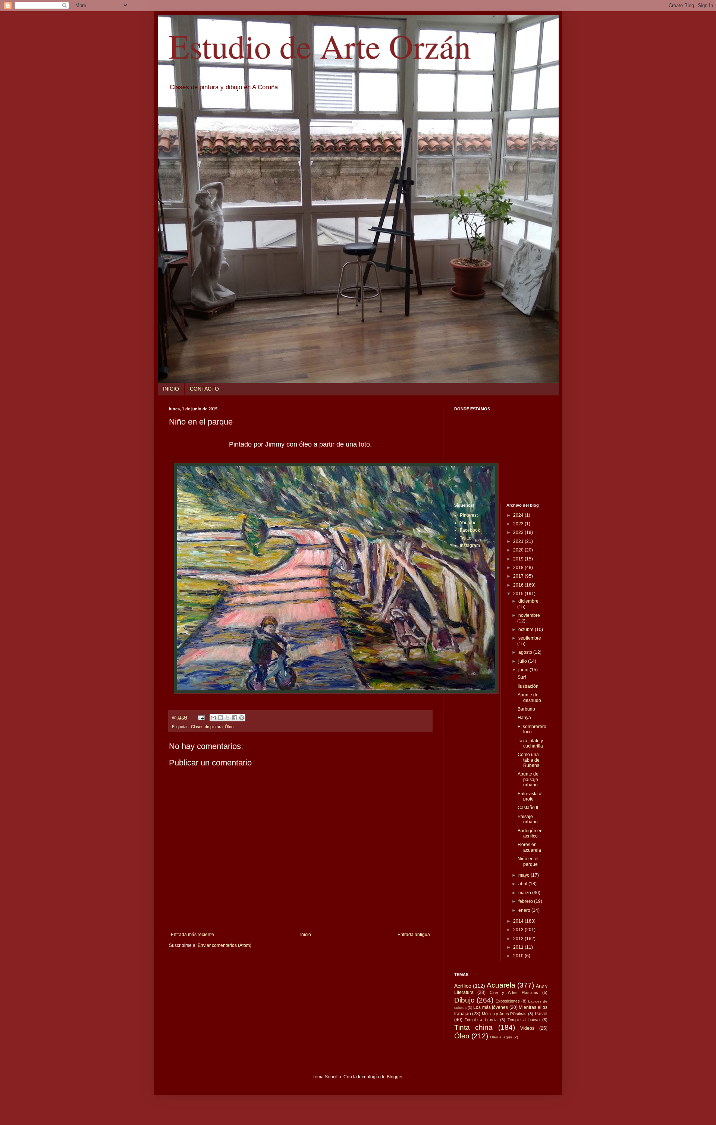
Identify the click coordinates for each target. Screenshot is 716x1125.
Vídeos (527, 1028)
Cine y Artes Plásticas (514, 992)
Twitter (466, 538)
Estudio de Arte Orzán (320, 45)
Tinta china (473, 1027)
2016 (519, 585)
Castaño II (528, 807)
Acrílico (462, 986)
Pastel (541, 1013)
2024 (519, 515)
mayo (524, 875)
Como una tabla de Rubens (529, 760)
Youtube (468, 522)
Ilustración (528, 686)
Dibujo (464, 1000)
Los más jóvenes (490, 1007)
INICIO (171, 389)
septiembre (529, 638)
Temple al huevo (524, 1019)
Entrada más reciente (192, 934)
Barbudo (526, 709)
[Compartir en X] (227, 717)
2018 (519, 567)
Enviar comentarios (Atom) (224, 945)
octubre (526, 629)
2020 (519, 550)
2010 (519, 955)
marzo (525, 892)
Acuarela (501, 985)
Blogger (394, 1076)
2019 (519, 559)
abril (523, 883)
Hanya (524, 717)
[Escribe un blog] (220, 717)
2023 (519, 523)
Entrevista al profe (530, 796)
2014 (519, 921)
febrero (526, 901)
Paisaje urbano (528, 819)
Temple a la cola (481, 1019)
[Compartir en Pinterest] (241, 717)
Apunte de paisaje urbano (528, 779)
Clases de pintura (207, 726)
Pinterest (469, 515)
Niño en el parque (528, 861)
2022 (519, 532)
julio (523, 661)
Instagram (470, 545)
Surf (522, 677)
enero (524, 910)
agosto (525, 652)
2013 (519, 929)
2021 (519, 541)
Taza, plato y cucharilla (530, 743)
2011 (519, 947)
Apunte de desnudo (529, 697)
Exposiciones (508, 1001)
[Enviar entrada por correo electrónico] (201, 717)
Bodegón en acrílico (530, 833)
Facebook (470, 530)
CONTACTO (204, 389)
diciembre (528, 601)
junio (524, 669)
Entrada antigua (414, 934)
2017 (519, 576)
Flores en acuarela (529, 847)
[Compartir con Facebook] (234, 717)
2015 (519, 593)
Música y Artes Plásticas (504, 1013)
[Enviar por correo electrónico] (213, 717)
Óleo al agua (501, 1037)
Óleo (229, 726)
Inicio (305, 934)
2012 (519, 938)
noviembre (529, 615)
